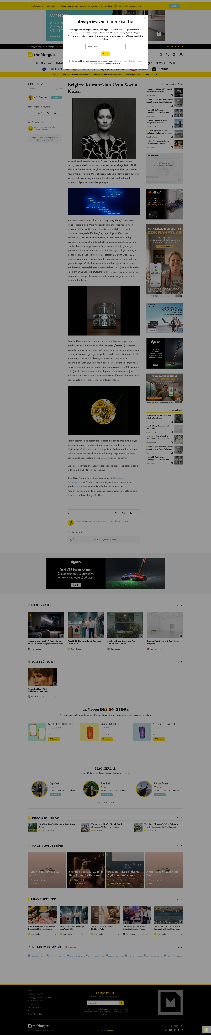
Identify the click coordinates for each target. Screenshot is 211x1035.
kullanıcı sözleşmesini (120, 61)
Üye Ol (105, 54)
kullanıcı (132, 61)
